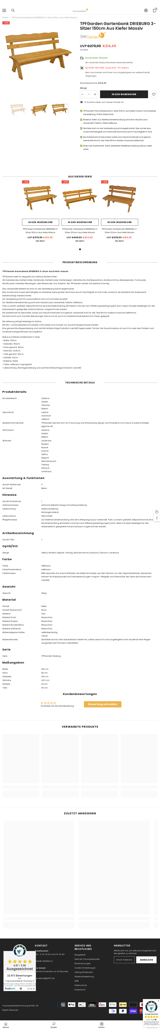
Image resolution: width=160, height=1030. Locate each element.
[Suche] (13, 10)
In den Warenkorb (123, 94)
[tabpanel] (40, 212)
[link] (20, 787)
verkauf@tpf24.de (45, 978)
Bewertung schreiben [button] (102, 704)
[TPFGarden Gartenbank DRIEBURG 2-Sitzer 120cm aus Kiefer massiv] (119, 198)
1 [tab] (80, 249)
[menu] (4, 10)
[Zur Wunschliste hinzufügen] (154, 94)
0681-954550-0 (45, 961)
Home (5, 17)
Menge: (83, 88)
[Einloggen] (146, 10)
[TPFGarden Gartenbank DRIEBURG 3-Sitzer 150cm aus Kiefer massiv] (40, 198)
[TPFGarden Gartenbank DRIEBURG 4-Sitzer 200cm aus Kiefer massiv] (80, 198)
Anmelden (146, 959)
